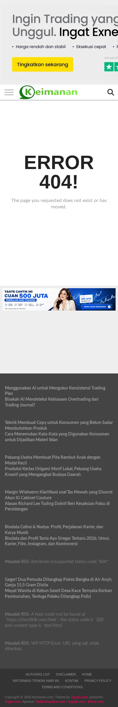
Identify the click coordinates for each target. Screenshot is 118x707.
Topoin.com (79, 697)
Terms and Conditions (62, 687)
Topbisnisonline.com (50, 701)
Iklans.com (95, 701)
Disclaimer (66, 674)
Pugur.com (13, 701)
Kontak (71, 681)
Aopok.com (76, 701)
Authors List (38, 674)
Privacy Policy (97, 681)
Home (87, 674)
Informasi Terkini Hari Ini (36, 681)
